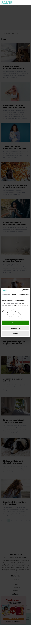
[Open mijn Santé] (25, 2)
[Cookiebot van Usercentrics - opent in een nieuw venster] (22, 290)
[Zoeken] (28, 2)
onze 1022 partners (12, 303)
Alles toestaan (15, 322)
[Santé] (6, 2)
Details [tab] (14, 294)
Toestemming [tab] (6, 294)
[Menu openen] (21, 2)
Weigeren (15, 333)
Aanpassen (14, 328)
